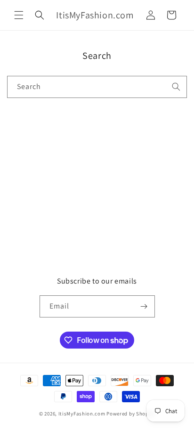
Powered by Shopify (130, 413)
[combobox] (97, 87)
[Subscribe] (144, 306)
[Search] (176, 86)
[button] (18, 15)
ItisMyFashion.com (81, 413)
